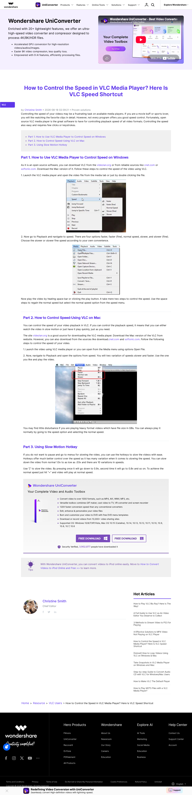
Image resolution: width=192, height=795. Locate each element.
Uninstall (158, 782)
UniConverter (70, 739)
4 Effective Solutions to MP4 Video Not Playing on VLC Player (150, 633)
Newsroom (106, 739)
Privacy (35, 782)
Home (25, 703)
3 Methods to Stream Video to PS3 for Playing (152, 623)
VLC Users (55, 703)
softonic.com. (28, 168)
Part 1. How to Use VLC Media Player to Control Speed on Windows (67, 136)
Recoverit (68, 745)
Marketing (142, 739)
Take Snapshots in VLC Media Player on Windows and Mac (152, 663)
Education (106, 757)
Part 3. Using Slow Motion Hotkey (47, 144)
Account (173, 745)
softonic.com (132, 339)
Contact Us (174, 733)
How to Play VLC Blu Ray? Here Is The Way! (152, 604)
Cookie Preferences (119, 782)
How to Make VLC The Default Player (152, 681)
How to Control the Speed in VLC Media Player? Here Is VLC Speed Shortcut (150, 644)
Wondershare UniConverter (55, 485)
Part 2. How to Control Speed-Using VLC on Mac (56, 140)
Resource (39, 703)
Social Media (143, 745)
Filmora (67, 733)
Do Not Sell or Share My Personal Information (84, 782)
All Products (69, 763)
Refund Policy (141, 782)
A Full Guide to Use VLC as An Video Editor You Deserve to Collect (151, 614)
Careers (105, 751)
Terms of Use (51, 782)
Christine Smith (33, 109)
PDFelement (69, 757)
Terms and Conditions (15, 782)
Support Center (176, 739)
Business (141, 757)
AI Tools (141, 733)
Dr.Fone (67, 751)
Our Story (106, 745)
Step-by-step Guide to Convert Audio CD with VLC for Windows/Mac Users (152, 673)
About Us (105, 733)
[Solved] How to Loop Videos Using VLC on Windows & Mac (151, 654)
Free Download (89, 538)
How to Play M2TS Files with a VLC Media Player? (151, 689)
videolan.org (104, 164)
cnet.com (149, 164)
